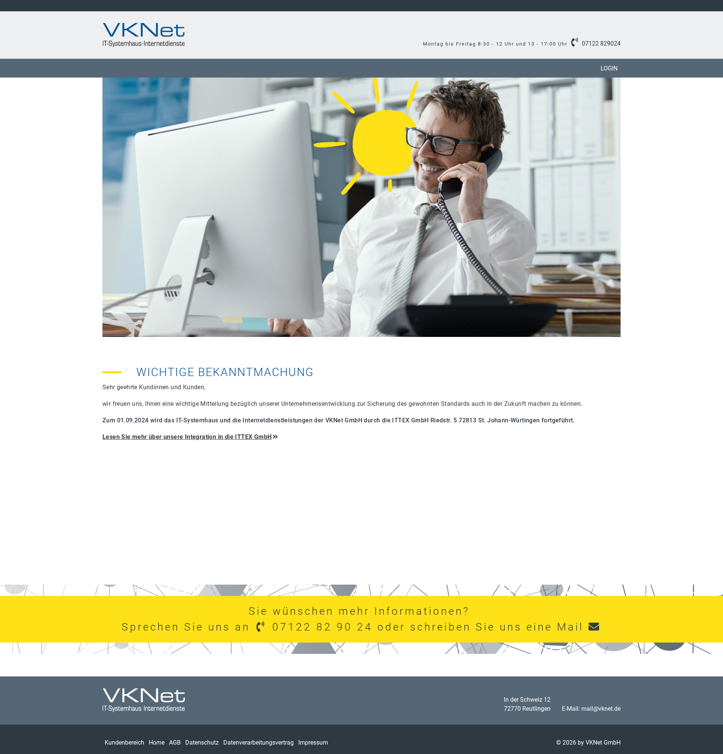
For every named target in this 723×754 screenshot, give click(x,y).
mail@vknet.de (601, 708)
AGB (175, 742)
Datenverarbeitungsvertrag (258, 742)
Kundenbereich (124, 742)
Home (157, 742)
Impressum (313, 742)
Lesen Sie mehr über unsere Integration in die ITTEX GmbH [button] (187, 436)
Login (609, 68)
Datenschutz (202, 742)
